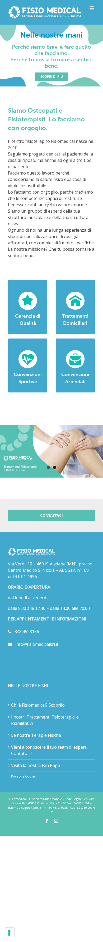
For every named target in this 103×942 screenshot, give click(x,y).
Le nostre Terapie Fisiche (36, 735)
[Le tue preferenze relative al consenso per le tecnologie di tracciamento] (9, 933)
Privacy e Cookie (23, 776)
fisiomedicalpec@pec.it (24, 808)
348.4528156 (25, 631)
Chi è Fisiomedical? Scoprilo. (38, 705)
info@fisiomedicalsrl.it (35, 644)
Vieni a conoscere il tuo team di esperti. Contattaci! (49, 750)
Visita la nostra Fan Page (35, 765)
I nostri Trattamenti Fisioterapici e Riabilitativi (45, 720)
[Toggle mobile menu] (92, 8)
